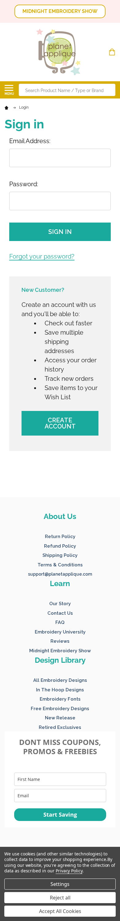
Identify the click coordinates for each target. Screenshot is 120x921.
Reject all (60, 897)
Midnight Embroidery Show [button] (60, 651)
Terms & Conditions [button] (60, 565)
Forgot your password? (41, 256)
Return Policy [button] (60, 536)
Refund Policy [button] (60, 546)
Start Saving (60, 814)
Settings (60, 884)
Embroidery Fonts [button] (60, 699)
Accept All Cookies (60, 911)
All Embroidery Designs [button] (60, 680)
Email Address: (29, 141)
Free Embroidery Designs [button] (60, 708)
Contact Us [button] (60, 613)
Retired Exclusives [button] (60, 727)
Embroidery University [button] (60, 632)
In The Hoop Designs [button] (60, 690)
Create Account (60, 423)
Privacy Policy (69, 871)
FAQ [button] (60, 622)
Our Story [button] (60, 603)
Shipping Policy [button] (60, 555)
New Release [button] (60, 718)
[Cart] (113, 52)
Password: (23, 184)
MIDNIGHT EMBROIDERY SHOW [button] (60, 11)
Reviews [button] (60, 641)
